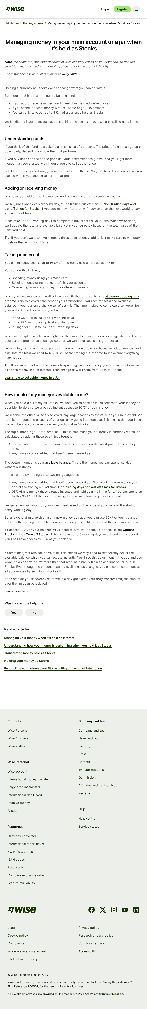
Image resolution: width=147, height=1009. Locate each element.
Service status (88, 826)
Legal (12, 927)
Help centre (87, 818)
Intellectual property (23, 959)
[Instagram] (114, 910)
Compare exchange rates (26, 875)
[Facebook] (91, 910)
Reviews (84, 793)
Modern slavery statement (27, 951)
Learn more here (16, 591)
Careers (84, 762)
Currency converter (22, 836)
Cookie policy (18, 935)
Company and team (92, 730)
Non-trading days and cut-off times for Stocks (92, 487)
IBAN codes (16, 859)
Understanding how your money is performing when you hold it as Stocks (58, 645)
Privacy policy (88, 927)
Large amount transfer (24, 787)
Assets (12, 810)
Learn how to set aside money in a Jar (32, 377)
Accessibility (87, 951)
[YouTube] (125, 910)
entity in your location (108, 993)
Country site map (91, 943)
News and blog (89, 738)
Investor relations (91, 770)
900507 (33, 986)
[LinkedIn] (136, 910)
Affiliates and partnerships (97, 785)
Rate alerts (16, 867)
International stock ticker (26, 844)
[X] (103, 910)
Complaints (16, 943)
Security (84, 746)
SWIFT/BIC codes (20, 852)
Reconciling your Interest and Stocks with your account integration (53, 668)
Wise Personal (18, 730)
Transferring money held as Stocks (29, 653)
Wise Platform (18, 746)
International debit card (25, 795)
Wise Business (18, 738)
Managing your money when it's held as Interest (39, 638)
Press (82, 754)
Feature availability (21, 883)
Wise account (17, 771)
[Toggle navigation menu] (136, 9)
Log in (105, 9)
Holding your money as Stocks (26, 661)
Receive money (19, 803)
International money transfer (28, 779)
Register (122, 9)
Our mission (87, 777)
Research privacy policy (96, 935)
